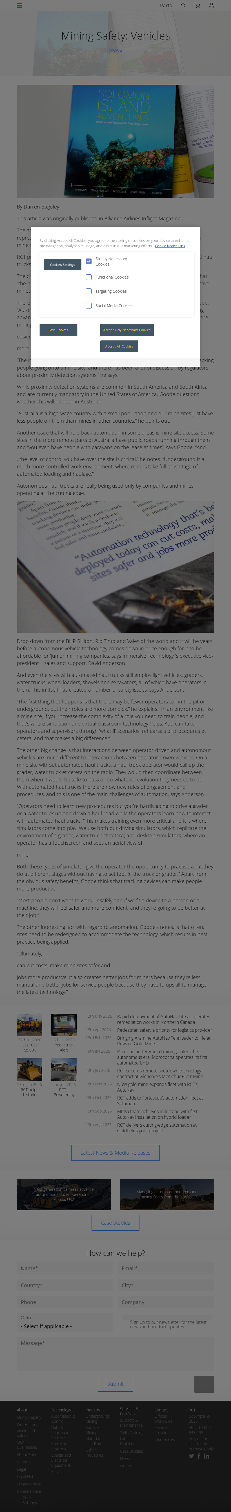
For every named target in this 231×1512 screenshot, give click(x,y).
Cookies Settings (62, 264)
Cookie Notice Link (170, 246)
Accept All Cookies (119, 346)
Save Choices (58, 330)
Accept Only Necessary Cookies (127, 330)
